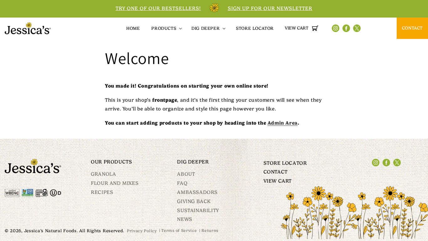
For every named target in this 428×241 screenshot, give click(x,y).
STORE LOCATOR (285, 163)
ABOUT (186, 174)
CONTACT (412, 27)
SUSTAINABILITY (198, 210)
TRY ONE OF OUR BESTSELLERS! (158, 8)
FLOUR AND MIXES (114, 183)
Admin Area (283, 123)
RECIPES (102, 192)
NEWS (184, 219)
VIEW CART (278, 181)
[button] (166, 28)
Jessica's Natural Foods (50, 230)
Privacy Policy (142, 230)
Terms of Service (179, 230)
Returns (209, 230)
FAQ (182, 183)
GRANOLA (103, 174)
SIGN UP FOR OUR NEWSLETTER (270, 8)
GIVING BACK (194, 201)
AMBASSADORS (197, 192)
